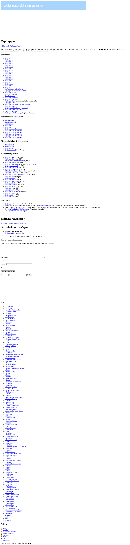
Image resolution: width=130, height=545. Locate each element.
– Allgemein (8, 313)
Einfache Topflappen (11, 111)
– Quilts (7, 431)
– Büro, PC (8, 329)
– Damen (7, 332)
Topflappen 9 (9, 70)
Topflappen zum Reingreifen (13, 129)
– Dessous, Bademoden (12, 337)
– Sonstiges (8, 465)
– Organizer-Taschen (11, 421)
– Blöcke (7, 327)
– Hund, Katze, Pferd (11, 378)
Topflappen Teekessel (11, 166)
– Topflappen (9, 486)
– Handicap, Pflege (10, 364)
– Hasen (7, 370)
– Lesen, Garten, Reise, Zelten (14, 411)
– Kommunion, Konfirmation (13, 397)
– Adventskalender (10, 311)
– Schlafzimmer (9, 445)
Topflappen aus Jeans (11, 184)
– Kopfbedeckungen (11, 399)
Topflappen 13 (9, 77)
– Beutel (7, 323)
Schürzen (4, 223)
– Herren (7, 375)
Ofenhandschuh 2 (10, 146)
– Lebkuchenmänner (11, 409)
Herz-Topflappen (10, 96)
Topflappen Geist (10, 176)
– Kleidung (8, 395)
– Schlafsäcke (9, 443)
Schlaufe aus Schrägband (46, 205)
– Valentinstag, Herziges (12, 489)
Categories (6, 540)
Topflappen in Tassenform (12, 91)
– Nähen (7, 419)
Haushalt (7, 518)
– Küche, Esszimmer (11, 407)
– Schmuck (8, 450)
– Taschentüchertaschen (12, 481)
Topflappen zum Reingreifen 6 (14, 137)
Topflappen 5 (9, 65)
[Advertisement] (17, 24)
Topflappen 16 (9, 82)
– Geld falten (8, 352)
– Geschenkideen (10, 358)
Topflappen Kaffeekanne (12, 167)
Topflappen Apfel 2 (10, 157)
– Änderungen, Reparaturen (13, 511)
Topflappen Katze (10, 106)
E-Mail (3, 264)
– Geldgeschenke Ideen (12, 356)
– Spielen (7, 469)
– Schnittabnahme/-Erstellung (13, 453)
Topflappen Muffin (10, 92)
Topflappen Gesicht (10, 162)
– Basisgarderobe (10, 320)
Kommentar (4, 257)
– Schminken (8, 448)
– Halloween (8, 363)
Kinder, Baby (9, 520)
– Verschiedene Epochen (12, 494)
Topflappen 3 (9, 61)
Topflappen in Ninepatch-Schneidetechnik (17, 104)
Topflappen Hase (10, 179)
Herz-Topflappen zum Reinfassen (15, 161)
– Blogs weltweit (10, 325)
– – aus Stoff (8, 308)
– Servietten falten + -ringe (13, 460)
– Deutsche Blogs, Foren (12, 339)
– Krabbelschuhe (10, 402)
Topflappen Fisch (10, 183)
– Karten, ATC (9, 388)
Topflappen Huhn (10, 101)
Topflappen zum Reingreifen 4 (14, 134)
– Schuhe (7, 457)
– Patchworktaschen (11, 424)
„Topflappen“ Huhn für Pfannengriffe (16, 211)
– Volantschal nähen (11, 506)
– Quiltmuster (9, 429)
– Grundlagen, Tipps (11, 361)
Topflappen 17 (9, 84)
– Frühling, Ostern (10, 346)
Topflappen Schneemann (12, 181)
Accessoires (8, 513)
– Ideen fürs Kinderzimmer (13, 382)
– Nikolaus (8, 416)
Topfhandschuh (9, 148)
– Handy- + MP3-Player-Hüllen (14, 368)
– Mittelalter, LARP (10, 414)
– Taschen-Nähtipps (11, 479)
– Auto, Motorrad (10, 318)
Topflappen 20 (9, 87)
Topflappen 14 (9, 79)
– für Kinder (8, 347)
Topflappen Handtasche (12, 169)
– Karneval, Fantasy (11, 387)
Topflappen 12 (9, 75)
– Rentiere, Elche (10, 435)
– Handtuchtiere (9, 366)
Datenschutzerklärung (9, 531)
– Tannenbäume (9, 477)
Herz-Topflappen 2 (10, 122)
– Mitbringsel (9, 412)
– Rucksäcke (8, 438)
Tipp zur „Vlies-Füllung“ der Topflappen (17, 209)
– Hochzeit (8, 376)
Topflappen (8, 186)
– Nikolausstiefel (10, 417)
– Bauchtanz (8, 322)
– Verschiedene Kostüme (12, 496)
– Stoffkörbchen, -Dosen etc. (13, 472)
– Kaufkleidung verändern (12, 390)
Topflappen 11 (9, 73)
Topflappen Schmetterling (12, 164)
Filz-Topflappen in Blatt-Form (14, 89)
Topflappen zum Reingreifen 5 (14, 136)
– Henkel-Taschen (10, 371)
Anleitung (25, 108)
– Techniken (8, 482)
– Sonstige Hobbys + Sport (13, 464)
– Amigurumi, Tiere (10, 315)
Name (3, 261)
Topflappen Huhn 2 (10, 102)
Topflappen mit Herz (11, 94)
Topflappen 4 (9, 63)
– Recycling (8, 433)
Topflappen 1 (9, 58)
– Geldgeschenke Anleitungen (14, 354)
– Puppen (7, 426)
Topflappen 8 (9, 68)
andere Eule (24, 174)
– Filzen (7, 342)
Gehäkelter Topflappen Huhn (13, 171)
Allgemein (8, 515)
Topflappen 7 (9, 67)
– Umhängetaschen (10, 488)
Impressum (6, 535)
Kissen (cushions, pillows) (17, 223)
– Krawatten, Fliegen (11, 404)
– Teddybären (9, 484)
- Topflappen (13, 46)
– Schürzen (8, 458)
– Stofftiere (8, 476)
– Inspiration (8, 383)
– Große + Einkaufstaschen (13, 359)
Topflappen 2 (9, 60)
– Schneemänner (10, 452)
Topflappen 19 (9, 85)
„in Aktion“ (32, 164)
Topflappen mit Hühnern (12, 99)
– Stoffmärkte (9, 474)
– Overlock (8, 423)
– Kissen (7, 394)
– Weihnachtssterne (10, 508)
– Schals (7, 441)
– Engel (7, 341)
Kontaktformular (8, 533)
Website (3, 268)
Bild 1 (19, 207)
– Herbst (7, 373)
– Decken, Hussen (10, 334)
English (5, 538)
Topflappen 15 (9, 80)
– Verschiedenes (9, 498)
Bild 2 (25, 171)
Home (4, 528)
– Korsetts (8, 400)
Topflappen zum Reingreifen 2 (14, 130)
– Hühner (7, 380)
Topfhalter (8, 127)
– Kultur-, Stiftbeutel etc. (12, 405)
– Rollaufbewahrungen (11, 436)
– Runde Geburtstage (11, 440)
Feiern (6, 517)
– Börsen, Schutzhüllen (12, 330)
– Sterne (7, 470)
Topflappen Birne (10, 159)
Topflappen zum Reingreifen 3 (14, 132)
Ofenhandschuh (9, 145)
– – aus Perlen (9, 306)
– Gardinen (8, 349)
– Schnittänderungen (11, 455)
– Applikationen (9, 317)
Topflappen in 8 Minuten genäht (14, 113)
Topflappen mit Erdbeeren (12, 108)
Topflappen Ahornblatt (11, 97)
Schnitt (24, 91)
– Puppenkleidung (10, 428)
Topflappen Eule (10, 174)
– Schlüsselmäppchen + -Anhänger (15, 446)
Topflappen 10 (9, 72)
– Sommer (8, 462)
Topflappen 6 (9, 193)
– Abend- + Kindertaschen (12, 310)
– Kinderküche (9, 392)
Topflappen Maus (10, 172)
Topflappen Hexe (10, 178)
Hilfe (53, 51)
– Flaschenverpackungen (12, 344)
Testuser (19, 46)
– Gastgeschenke (10, 351)
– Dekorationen (9, 335)
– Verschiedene (9, 493)
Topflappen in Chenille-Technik (14, 109)
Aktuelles (5, 530)
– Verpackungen (9, 491)
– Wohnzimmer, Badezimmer (13, 510)
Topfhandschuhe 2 (10, 150)
